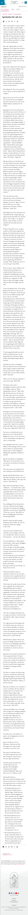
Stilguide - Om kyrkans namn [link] (19, 864)
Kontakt (18, 9)
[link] (3, 846)
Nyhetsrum (3, 6)
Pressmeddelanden (5, 9)
